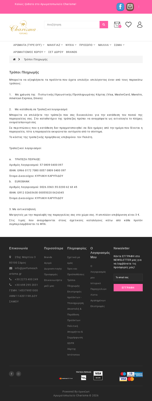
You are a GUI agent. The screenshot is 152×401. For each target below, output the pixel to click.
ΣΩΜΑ (118, 44)
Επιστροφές (97, 306)
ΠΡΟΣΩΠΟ (86, 44)
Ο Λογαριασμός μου (98, 272)
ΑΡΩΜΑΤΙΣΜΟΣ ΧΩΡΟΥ (28, 51)
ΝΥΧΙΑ (70, 44)
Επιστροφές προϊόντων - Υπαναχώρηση (75, 297)
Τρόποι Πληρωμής (36, 59)
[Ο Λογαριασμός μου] (140, 24)
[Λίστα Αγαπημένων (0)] (128, 24)
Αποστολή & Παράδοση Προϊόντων (74, 314)
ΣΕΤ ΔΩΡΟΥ (55, 51)
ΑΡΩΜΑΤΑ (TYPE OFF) (27, 44)
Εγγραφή (128, 287)
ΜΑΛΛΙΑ (103, 44)
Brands (48, 257)
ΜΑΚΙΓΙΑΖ (53, 44)
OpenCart (83, 391)
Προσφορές (51, 274)
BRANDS (71, 51)
